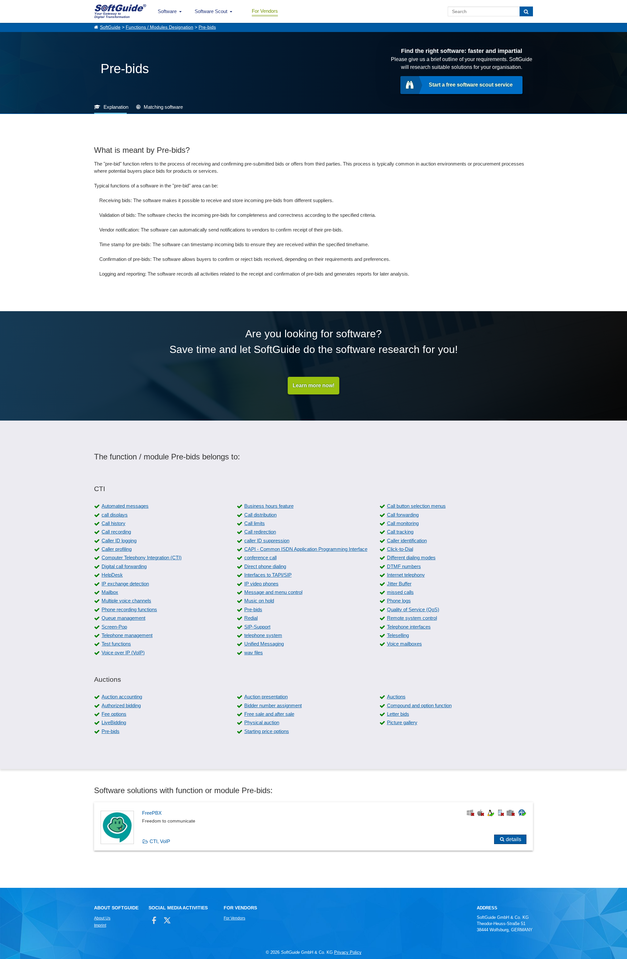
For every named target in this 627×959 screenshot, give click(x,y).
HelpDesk (112, 575)
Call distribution (260, 515)
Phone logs (399, 600)
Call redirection (260, 532)
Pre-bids (207, 27)
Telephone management (127, 635)
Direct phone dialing (265, 566)
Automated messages (125, 506)
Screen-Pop (114, 627)
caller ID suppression (266, 540)
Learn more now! (313, 385)
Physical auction (261, 722)
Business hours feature (269, 506)
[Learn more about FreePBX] (313, 826)
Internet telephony (406, 575)
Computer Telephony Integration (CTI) (142, 557)
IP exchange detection (125, 583)
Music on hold (259, 600)
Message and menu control (273, 592)
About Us (102, 918)
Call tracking (400, 532)
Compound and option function (419, 705)
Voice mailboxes (404, 644)
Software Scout (211, 11)
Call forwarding (403, 515)
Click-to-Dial (400, 549)
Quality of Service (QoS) (413, 609)
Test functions (116, 644)
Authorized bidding (121, 705)
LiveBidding (114, 722)
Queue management (123, 618)
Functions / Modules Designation (159, 27)
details (513, 839)
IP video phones (261, 583)
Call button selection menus (416, 506)
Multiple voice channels (126, 600)
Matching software (163, 107)
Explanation (116, 107)
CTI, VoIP (160, 841)
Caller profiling (117, 549)
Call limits (254, 523)
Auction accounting (122, 696)
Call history (113, 523)
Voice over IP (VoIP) (123, 652)
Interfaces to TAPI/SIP (268, 575)
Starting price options (266, 731)
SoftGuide (110, 27)
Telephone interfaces (409, 627)
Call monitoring (403, 523)
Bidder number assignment (273, 705)
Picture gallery (402, 722)
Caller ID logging (119, 540)
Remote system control (412, 618)
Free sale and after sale (269, 714)
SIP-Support (257, 627)
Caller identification (407, 540)
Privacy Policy (348, 952)
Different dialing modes (411, 557)
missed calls (400, 592)
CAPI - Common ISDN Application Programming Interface (305, 549)
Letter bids (398, 714)
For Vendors (265, 11)
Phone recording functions (129, 609)
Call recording (116, 532)
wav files (253, 652)
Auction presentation (266, 696)
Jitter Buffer (399, 583)
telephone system (263, 635)
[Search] (526, 11)
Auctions (396, 696)
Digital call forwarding (124, 566)
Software (167, 11)
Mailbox (110, 592)
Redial (251, 618)
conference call (260, 557)
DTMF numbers (404, 566)
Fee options (114, 714)
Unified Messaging (264, 644)
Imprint (100, 925)
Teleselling (398, 635)
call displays (115, 515)
